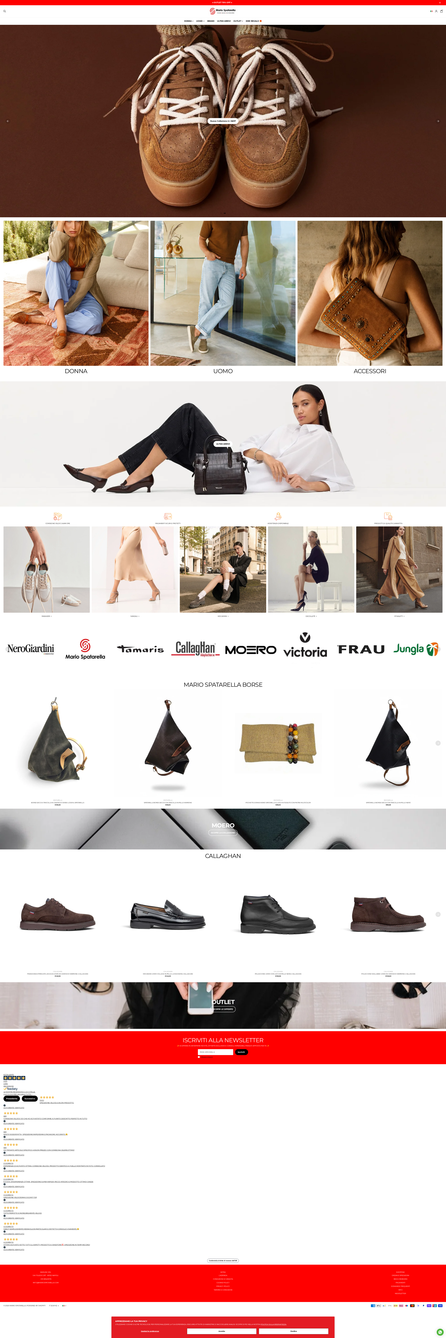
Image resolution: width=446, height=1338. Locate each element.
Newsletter (400, 1293)
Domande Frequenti (400, 1286)
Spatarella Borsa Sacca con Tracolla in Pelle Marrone (168, 803)
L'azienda (223, 1275)
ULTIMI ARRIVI (224, 21)
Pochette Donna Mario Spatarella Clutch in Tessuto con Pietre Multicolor (278, 803)
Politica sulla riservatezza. (273, 1324)
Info (400, 1290)
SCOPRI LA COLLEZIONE (223, 833)
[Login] (436, 11)
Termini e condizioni (223, 1290)
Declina (293, 1331)
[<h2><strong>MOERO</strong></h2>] (223, 829)
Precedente (11, 1099)
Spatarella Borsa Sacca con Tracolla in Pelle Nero (388, 803)
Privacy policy (207, 1057)
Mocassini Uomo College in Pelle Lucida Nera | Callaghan (168, 974)
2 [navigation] (225, 213)
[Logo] (30, 649)
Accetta (222, 1331)
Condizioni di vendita (223, 1279)
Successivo (29, 1099)
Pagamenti (400, 1283)
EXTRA (223, 1272)
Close (440, 2)
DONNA (188, 21)
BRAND (210, 21)
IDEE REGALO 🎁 (254, 21)
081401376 (47, 1279)
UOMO (199, 21)
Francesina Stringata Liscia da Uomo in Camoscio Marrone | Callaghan (57, 974)
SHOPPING (400, 1272)
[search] (4, 11)
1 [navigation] (221, 213)
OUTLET (237, 21)
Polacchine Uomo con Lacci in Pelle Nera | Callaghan (278, 974)
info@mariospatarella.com (45, 1283)
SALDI (223, 121)
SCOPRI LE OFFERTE (223, 1009)
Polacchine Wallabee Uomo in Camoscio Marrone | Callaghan (388, 974)
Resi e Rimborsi (400, 1279)
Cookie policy (223, 1283)
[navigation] (7, 121)
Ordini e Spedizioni (400, 1275)
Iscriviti (241, 1052)
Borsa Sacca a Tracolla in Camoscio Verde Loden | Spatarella (57, 803)
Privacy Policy (223, 1286)
